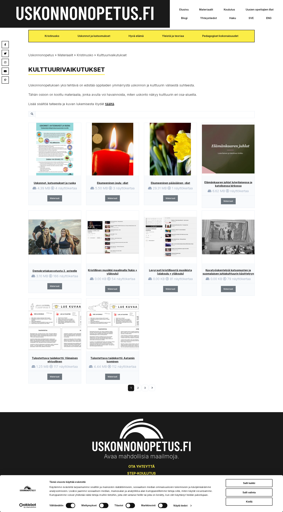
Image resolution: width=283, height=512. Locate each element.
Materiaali (54, 198)
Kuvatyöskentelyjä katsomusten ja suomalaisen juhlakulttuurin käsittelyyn (228, 272)
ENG (269, 18)
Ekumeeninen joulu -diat (112, 183)
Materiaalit (206, 9)
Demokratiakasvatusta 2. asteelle (55, 270)
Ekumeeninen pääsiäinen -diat (170, 183)
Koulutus (229, 9)
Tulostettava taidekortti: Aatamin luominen (112, 359)
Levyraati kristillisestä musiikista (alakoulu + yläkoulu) (170, 272)
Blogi (184, 18)
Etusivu (184, 9)
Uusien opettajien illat (260, 9)
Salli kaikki (249, 483)
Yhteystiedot (208, 18)
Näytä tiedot (180, 505)
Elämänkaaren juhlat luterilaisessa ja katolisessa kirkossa (228, 184)
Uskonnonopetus (41, 55)
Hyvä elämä (136, 36)
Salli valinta (249, 492)
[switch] (103, 505)
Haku (232, 18)
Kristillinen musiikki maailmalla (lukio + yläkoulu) (112, 272)
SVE (251, 18)
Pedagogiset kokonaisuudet (220, 36)
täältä (109, 104)
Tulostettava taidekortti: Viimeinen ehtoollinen (55, 359)
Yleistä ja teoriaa (173, 36)
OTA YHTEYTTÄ (141, 466)
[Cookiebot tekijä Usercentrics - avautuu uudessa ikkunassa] (27, 505)
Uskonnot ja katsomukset (94, 36)
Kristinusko (52, 36)
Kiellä (249, 501)
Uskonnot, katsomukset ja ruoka (55, 183)
